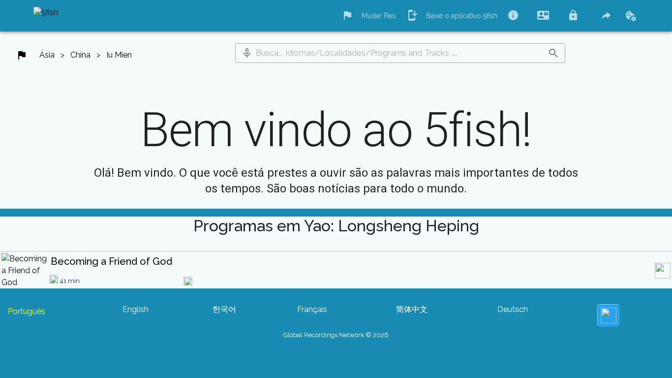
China (80, 55)
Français (312, 309)
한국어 (224, 309)
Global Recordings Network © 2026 (336, 335)
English (135, 309)
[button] (247, 53)
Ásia (47, 55)
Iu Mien (119, 55)
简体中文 (412, 309)
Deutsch (512, 309)
